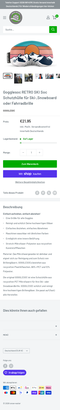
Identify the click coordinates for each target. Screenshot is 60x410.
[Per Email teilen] (55, 192)
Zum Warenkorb (30, 163)
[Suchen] (53, 29)
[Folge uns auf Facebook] (5, 366)
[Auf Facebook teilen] (37, 192)
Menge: (6, 152)
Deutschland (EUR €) (14, 350)
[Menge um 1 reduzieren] (23, 152)
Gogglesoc (9, 110)
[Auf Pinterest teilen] (43, 192)
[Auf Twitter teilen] (49, 192)
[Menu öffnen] (4, 17)
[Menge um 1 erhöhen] (39, 152)
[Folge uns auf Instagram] (11, 366)
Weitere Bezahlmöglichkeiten (30, 182)
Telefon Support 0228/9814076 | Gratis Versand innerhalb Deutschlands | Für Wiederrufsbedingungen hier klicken (30, 4)
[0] (54, 17)
